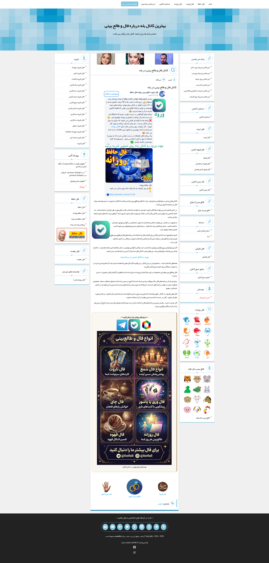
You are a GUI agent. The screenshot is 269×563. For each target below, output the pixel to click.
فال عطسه (81, 259)
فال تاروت (190, 4)
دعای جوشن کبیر (203, 230)
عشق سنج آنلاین (204, 277)
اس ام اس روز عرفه (202, 79)
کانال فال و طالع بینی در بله (153, 70)
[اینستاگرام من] (142, 527)
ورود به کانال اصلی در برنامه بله (135, 257)
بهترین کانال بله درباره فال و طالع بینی (135, 25)
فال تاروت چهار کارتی (77, 96)
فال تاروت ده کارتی (77, 120)
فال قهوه (206, 158)
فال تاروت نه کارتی (77, 114)
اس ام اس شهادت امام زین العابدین (197, 91)
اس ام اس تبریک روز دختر (200, 67)
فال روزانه (178, 4)
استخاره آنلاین (164, 4)
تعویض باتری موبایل (77, 181)
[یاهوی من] (163, 527)
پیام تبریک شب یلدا (77, 225)
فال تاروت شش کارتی (76, 108)
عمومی (160, 504)
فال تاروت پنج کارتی (77, 102)
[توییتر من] (127, 527)
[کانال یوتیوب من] (112, 527)
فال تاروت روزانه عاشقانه (75, 132)
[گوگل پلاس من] (120, 527)
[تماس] (134, 527)
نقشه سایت (125, 542)
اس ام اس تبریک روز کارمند (199, 96)
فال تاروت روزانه (78, 67)
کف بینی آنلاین (204, 190)
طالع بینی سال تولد (203, 418)
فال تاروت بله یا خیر (77, 137)
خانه (210, 4)
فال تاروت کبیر (79, 73)
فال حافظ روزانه (79, 213)
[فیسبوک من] (149, 527)
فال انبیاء (206, 137)
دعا (208, 236)
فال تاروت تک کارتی (77, 85)
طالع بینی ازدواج (204, 210)
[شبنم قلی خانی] (106, 59)
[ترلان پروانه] (135, 59)
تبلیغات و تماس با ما (129, 4)
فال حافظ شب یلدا (78, 219)
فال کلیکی (206, 257)
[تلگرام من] (156, 527)
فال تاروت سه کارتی (77, 91)
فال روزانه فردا (79, 280)
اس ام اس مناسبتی (148, 4)
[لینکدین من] (105, 527)
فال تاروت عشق (79, 126)
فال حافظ (201, 4)
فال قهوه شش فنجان (202, 169)
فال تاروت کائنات (78, 79)
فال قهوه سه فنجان (203, 163)
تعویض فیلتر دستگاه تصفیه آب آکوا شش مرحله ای (72, 165)
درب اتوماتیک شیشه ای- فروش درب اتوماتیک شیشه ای (74, 173)
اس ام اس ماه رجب (203, 85)
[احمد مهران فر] (164, 59)
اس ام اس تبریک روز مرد (201, 73)
